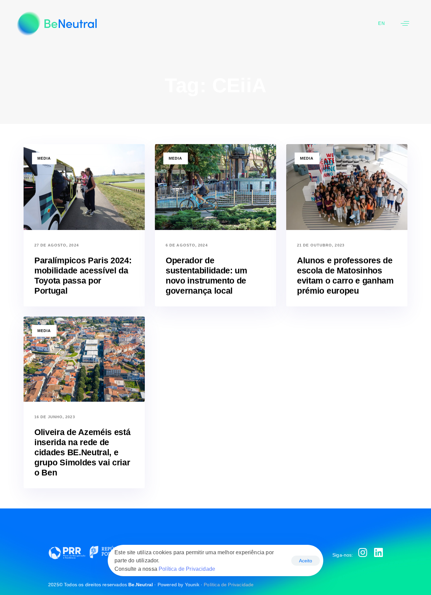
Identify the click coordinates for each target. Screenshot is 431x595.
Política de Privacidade (229, 584)
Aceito (305, 560)
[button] (405, 23)
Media (44, 158)
